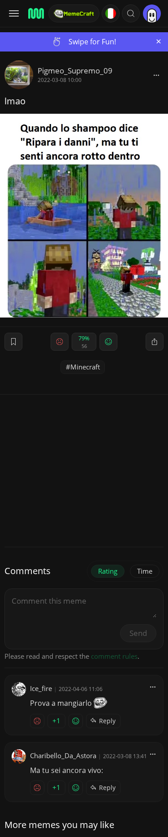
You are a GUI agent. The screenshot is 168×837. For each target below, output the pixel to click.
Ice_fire (41, 688)
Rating (107, 571)
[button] (131, 13)
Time (144, 571)
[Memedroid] (35, 13)
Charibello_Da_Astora (63, 755)
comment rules (114, 656)
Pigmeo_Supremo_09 (75, 70)
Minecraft (85, 366)
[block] (156, 75)
